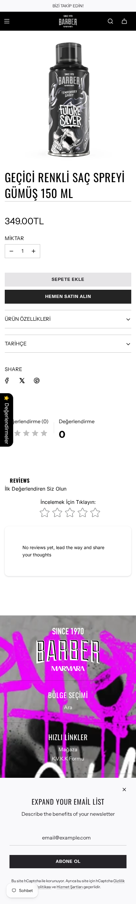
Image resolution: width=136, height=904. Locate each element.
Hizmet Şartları (70, 886)
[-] (11, 251)
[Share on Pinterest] (37, 380)
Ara (68, 707)
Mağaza (68, 749)
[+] (33, 251)
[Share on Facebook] (7, 380)
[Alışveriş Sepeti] (124, 21)
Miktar (14, 238)
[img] (26, 434)
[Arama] (110, 21)
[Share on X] (22, 380)
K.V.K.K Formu (68, 758)
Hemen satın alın (68, 296)
